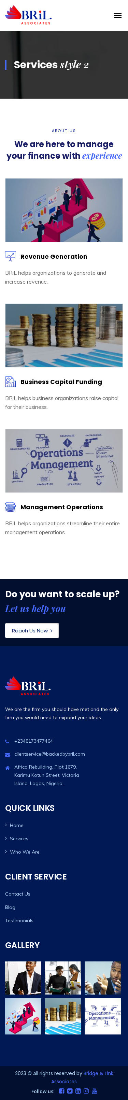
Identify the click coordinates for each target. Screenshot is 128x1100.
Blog (10, 907)
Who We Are (25, 852)
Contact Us (17, 894)
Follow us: (43, 1091)
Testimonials (19, 920)
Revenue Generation (53, 256)
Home (17, 825)
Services (19, 838)
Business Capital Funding (61, 381)
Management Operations (61, 507)
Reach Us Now (30, 630)
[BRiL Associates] (29, 15)
